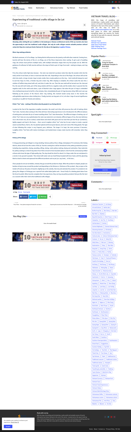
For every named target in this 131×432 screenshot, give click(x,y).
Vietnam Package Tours (98, 48)
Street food (95, 343)
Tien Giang (104, 353)
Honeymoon (95, 280)
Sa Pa (93, 331)
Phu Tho (112, 318)
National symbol (97, 299)
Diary (103, 245)
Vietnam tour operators (98, 43)
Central (104, 223)
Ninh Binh (95, 305)
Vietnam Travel (96, 41)
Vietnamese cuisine (56, 8)
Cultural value (96, 236)
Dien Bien (110, 245)
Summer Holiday (97, 347)
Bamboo (102, 214)
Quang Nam (112, 321)
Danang (110, 242)
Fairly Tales (101, 252)
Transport (107, 362)
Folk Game (95, 258)
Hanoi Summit (96, 271)
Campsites (95, 220)
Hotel (103, 280)
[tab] (30, 8)
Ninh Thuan (104, 305)
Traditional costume (98, 359)
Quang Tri (114, 324)
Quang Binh (102, 321)
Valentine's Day (106, 372)
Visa (114, 400)
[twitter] (112, 2)
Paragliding (95, 315)
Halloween (95, 267)
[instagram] (119, 2)
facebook (99, 138)
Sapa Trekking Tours (97, 46)
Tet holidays (95, 350)
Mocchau (113, 293)
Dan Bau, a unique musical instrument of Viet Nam (109, 76)
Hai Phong (111, 264)
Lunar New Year (111, 290)
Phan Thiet (104, 315)
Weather (94, 404)
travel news (105, 366)
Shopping (106, 331)
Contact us (101, 429)
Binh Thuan (108, 217)
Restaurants (113, 328)
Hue (108, 280)
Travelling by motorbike (98, 369)
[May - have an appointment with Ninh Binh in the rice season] (96, 88)
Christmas (108, 229)
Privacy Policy (110, 429)
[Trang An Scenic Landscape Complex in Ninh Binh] (96, 64)
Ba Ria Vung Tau (96, 210)
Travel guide (20, 16)
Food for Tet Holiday (97, 261)
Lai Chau (94, 286)
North (111, 305)
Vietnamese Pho (96, 400)
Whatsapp (43, 196)
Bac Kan (114, 210)
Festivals (114, 255)
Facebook (24, 196)
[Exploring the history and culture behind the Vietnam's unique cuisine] (96, 100)
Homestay (110, 277)
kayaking (94, 283)
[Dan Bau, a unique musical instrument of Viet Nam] (96, 76)
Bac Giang (107, 210)
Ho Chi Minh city (103, 274)
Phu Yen (94, 321)
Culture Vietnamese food (110, 236)
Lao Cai (102, 290)
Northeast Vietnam (97, 309)
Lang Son (95, 290)
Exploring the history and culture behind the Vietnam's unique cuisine (110, 100)
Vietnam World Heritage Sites (100, 391)
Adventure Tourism (97, 204)
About (95, 429)
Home (30, 8)
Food (102, 258)
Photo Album (96, 318)
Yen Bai (109, 404)
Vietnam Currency (97, 378)
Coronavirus (106, 233)
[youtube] (116, 2)
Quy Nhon (104, 328)
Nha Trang (110, 302)
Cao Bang (110, 220)
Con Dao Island (96, 233)
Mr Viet (117, 429)
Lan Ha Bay (111, 286)
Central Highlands (97, 226)
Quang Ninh (105, 324)
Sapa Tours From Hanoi (98, 45)
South (108, 334)
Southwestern (113, 340)
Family (109, 252)
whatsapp (113, 138)
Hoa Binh (113, 274)
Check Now (14, 422)
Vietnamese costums (111, 394)
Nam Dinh (105, 296)
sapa (99, 331)
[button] (114, 8)
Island (114, 280)
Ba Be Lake (107, 207)
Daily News (95, 242)
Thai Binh (104, 350)
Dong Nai (95, 248)
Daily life (108, 239)
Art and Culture (96, 207)
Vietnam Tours (96, 381)
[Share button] (50, 196)
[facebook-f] (109, 2)
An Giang (108, 204)
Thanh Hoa (95, 353)
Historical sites (107, 271)
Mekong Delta (104, 293)
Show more (83, 216)
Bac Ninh (95, 214)
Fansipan (106, 255)
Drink (110, 248)
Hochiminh (95, 277)
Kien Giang (112, 283)
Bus (115, 217)
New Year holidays (109, 299)
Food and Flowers (111, 258)
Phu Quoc (105, 318)
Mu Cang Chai (96, 296)
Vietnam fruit (109, 378)
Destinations (40, 8)
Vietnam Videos (96, 388)
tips (111, 353)
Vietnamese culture (111, 397)
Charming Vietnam (97, 229)
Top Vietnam (71, 8)
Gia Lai (108, 261)
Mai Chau (95, 293)
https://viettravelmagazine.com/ (102, 30)
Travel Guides (83, 8)
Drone (94, 252)
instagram (99, 142)
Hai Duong (103, 264)
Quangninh (95, 328)
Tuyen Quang (96, 372)
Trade (103, 356)
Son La (102, 334)
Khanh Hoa (103, 283)
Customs (94, 239)
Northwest (95, 312)
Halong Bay (104, 267)
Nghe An (94, 302)
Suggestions (104, 343)
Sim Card (113, 331)
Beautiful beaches (97, 217)
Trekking (110, 369)
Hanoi (111, 267)
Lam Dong (102, 286)
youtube (113, 142)
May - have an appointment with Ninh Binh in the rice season (110, 88)
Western (102, 404)
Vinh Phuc (107, 400)
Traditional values (97, 362)
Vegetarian (95, 375)
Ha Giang (94, 264)
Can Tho (103, 220)
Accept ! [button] (8, 426)
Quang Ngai (95, 324)
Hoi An (103, 277)
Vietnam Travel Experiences (100, 385)
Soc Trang (95, 334)
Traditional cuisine (111, 359)
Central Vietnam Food (111, 226)
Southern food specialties (99, 340)
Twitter (34, 196)
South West (95, 337)
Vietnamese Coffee (97, 394)
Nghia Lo (102, 302)
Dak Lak (103, 242)
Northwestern (105, 312)
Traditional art (112, 356)
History (94, 274)
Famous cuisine (96, 255)
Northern (108, 309)
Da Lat (20, 192)
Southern (104, 337)
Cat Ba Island (96, 223)
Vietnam (103, 375)
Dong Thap (103, 248)
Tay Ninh (106, 347)
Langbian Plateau (64, 47)
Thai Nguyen (113, 350)
